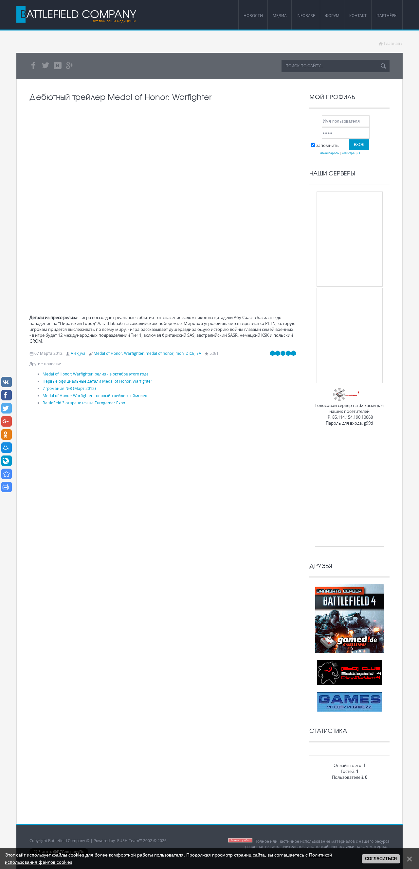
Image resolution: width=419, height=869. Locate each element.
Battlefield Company (78, 14)
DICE (190, 353)
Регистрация (351, 153)
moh (179, 353)
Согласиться (381, 858)
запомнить (327, 145)
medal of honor (159, 353)
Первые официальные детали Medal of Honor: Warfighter (97, 381)
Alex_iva (78, 353)
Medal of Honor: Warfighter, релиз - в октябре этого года (96, 373)
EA (198, 353)
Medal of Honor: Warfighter (119, 353)
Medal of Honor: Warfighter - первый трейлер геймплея (95, 395)
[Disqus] (162, 499)
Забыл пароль (329, 153)
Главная (392, 43)
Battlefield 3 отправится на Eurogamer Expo (84, 402)
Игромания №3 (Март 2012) (69, 388)
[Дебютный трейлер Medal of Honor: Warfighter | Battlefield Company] (6, 474)
